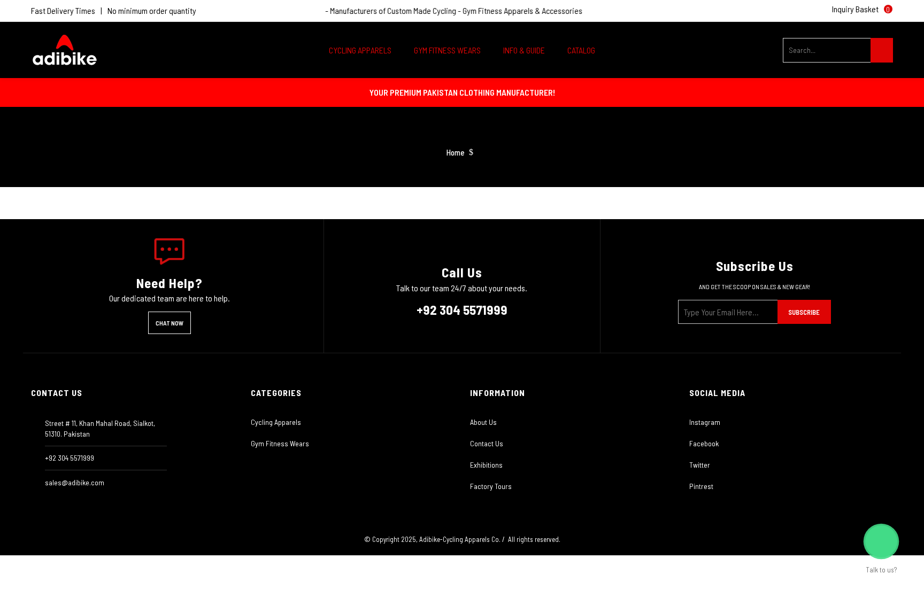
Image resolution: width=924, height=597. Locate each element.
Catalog (581, 50)
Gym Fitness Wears (280, 443)
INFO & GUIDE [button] (524, 50)
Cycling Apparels (276, 422)
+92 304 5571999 (462, 309)
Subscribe (804, 312)
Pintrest (701, 486)
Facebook (704, 443)
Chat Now (169, 323)
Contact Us (486, 443)
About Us (483, 422)
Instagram (704, 422)
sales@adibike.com (74, 482)
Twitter (699, 464)
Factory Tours (491, 486)
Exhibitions (486, 464)
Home (455, 152)
